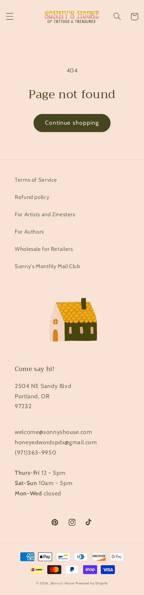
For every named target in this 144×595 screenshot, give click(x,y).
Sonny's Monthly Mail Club (47, 266)
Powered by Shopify (92, 583)
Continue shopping (72, 122)
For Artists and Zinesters (45, 214)
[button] (9, 16)
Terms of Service (36, 180)
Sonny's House (63, 583)
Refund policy (32, 197)
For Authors (29, 231)
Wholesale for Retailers (44, 249)
